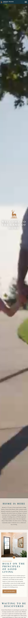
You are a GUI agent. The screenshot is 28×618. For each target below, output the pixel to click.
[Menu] (25, 2)
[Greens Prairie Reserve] (7, 2)
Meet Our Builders (9, 591)
